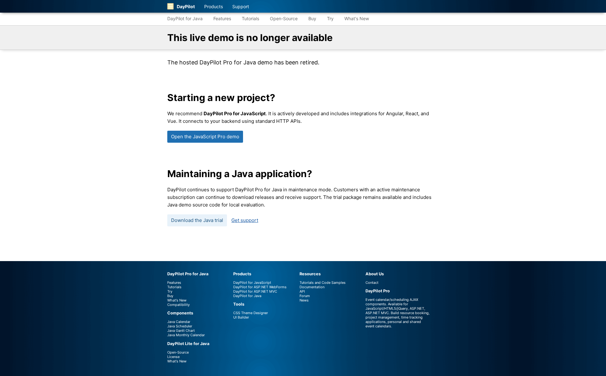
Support (240, 6)
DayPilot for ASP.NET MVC (255, 291)
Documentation (312, 287)
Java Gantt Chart (181, 330)
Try (330, 18)
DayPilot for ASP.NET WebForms (260, 287)
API (302, 291)
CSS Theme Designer (250, 313)
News (304, 300)
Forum (305, 296)
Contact (371, 282)
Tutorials (250, 18)
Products (213, 6)
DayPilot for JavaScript (252, 282)
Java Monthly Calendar (186, 335)
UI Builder (241, 317)
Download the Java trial (197, 220)
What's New (356, 18)
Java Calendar (178, 321)
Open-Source (284, 18)
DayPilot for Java (185, 18)
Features (222, 18)
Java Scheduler (179, 326)
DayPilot (186, 6)
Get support (244, 220)
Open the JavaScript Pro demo (205, 137)
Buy (312, 18)
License (173, 357)
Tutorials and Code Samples (323, 282)
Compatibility (178, 304)
